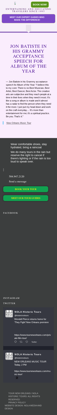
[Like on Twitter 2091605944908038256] (28, 342)
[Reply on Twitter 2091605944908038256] (16, 342)
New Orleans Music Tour (18, 123)
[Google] (25, 205)
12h (33, 315)
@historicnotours (22, 315)
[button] (28, 28)
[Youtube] (20, 205)
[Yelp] (30, 205)
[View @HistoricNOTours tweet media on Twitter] (17, 378)
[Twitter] (10, 205)
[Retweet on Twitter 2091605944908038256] (22, 342)
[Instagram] (15, 205)
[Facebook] (4, 205)
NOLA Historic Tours (28, 312)
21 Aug (35, 358)
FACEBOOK (10, 212)
